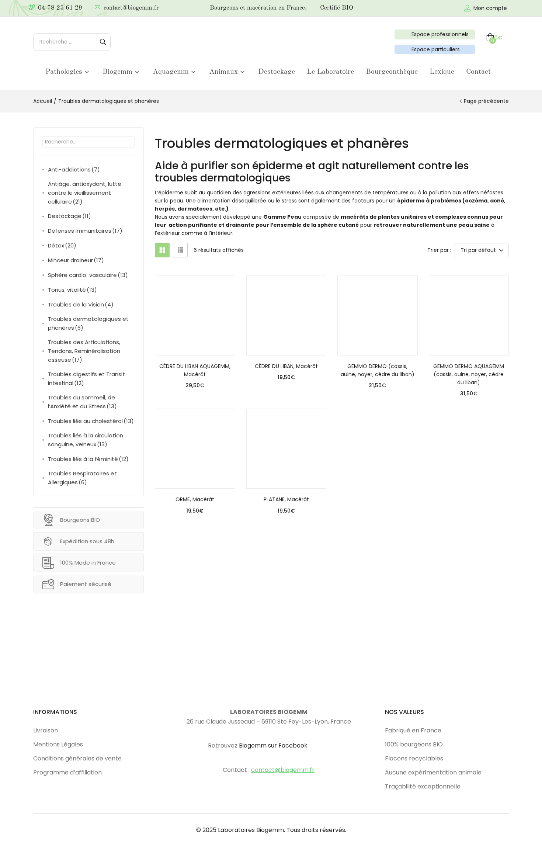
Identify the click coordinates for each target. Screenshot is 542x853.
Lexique (442, 72)
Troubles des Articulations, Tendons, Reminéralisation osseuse (84, 351)
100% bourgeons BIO (414, 744)
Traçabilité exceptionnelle (423, 786)
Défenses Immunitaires (85, 231)
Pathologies (64, 72)
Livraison (45, 730)
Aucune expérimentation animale (433, 772)
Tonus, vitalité (72, 290)
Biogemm (119, 72)
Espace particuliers (434, 49)
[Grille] (162, 250)
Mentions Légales (58, 744)
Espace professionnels (439, 34)
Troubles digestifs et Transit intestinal (86, 378)
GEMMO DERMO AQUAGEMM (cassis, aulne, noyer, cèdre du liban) (468, 374)
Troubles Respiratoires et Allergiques (82, 477)
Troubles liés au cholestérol (91, 421)
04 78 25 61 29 (60, 8)
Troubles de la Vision (81, 304)
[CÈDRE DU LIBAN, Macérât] (286, 315)
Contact (478, 72)
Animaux (224, 72)
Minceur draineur (76, 260)
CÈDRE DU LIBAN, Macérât (286, 366)
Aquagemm (172, 72)
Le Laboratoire (330, 72)
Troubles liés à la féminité (88, 459)
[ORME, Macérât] (195, 449)
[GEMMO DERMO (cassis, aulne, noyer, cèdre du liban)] (377, 315)
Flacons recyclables (414, 758)
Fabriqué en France (413, 730)
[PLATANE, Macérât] (286, 449)
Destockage (276, 72)
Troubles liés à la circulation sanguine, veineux (85, 439)
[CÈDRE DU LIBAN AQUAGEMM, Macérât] (195, 315)
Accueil (42, 101)
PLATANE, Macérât (286, 499)
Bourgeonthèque (392, 72)
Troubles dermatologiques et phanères (88, 323)
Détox (62, 245)
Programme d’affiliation (67, 772)
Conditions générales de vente (77, 758)
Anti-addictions (74, 169)
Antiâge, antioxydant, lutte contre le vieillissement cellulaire (84, 192)
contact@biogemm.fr (131, 8)
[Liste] (180, 250)
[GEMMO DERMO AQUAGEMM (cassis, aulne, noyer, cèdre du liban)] (469, 315)
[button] (494, 38)
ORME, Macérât (195, 499)
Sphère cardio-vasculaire (88, 275)
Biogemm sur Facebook (273, 745)
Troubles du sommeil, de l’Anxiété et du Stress (82, 401)
